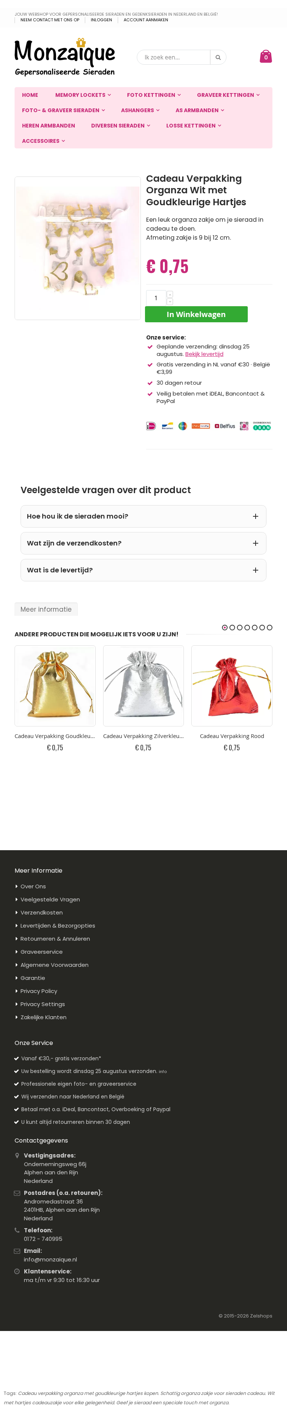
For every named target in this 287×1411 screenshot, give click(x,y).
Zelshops (261, 1315)
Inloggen (101, 20)
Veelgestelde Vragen (50, 899)
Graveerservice (42, 952)
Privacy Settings (43, 1004)
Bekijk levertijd (204, 354)
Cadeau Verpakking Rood (232, 736)
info (163, 1072)
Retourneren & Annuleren (55, 939)
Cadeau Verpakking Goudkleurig (55, 736)
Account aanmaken (146, 20)
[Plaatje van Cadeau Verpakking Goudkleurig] (55, 685)
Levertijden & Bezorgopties (58, 925)
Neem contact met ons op (50, 20)
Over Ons (33, 886)
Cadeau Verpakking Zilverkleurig (143, 736)
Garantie (33, 978)
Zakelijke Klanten (44, 1017)
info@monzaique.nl (50, 1259)
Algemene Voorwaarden (55, 965)
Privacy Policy (39, 991)
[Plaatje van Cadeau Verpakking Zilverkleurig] (143, 685)
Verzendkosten (42, 912)
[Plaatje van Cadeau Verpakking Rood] (231, 685)
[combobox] (181, 57)
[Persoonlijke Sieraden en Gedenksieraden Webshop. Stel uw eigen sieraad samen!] (65, 57)
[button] (170, 294)
